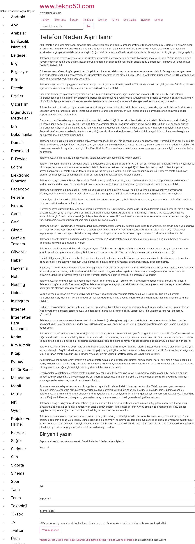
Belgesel (18, 55)
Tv (13, 522)
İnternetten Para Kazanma (21, 323)
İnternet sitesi (47, 511)
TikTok (17, 514)
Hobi (15, 276)
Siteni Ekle (60, 19)
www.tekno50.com (67, 6)
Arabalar (18, 33)
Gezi (15, 221)
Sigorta (17, 465)
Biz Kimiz (88, 19)
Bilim (15, 79)
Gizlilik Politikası (65, 539)
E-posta (45, 498)
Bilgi (14, 63)
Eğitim (16, 167)
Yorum (44, 447)
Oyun (16, 410)
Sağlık (16, 440)
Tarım (16, 497)
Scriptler (18, 448)
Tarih (15, 489)
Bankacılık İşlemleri (20, 44)
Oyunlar (145, 19)
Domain (18, 142)
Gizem (17, 230)
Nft (14, 402)
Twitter (17, 530)
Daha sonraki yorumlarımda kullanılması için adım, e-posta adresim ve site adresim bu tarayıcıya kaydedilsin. (105, 523)
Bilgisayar (19, 71)
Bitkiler (17, 96)
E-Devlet (19, 159)
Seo (14, 457)
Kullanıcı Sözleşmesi (86, 539)
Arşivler (102, 19)
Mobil (16, 386)
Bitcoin (17, 88)
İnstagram (20, 301)
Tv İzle (115, 19)
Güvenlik (19, 252)
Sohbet (158, 19)
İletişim (74, 19)
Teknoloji (19, 506)
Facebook (20, 189)
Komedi (18, 361)
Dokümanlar (22, 134)
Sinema (17, 473)
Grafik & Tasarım (18, 241)
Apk (14, 25)
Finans (17, 205)
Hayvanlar (20, 268)
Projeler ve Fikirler (20, 421)
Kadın (16, 337)
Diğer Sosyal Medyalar (22, 115)
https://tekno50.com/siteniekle (117, 539)
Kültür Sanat (22, 369)
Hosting (18, 284)
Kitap (15, 353)
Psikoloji (18, 432)
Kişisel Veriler (47, 539)
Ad (42, 486)
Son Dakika (129, 19)
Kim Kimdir (20, 345)
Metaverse (20, 377)
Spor (15, 481)
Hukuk (17, 293)
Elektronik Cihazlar (20, 178)
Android (18, 16)
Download (20, 150)
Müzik (16, 394)
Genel (16, 213)
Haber (16, 260)
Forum (45, 19)
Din (14, 126)
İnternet (18, 309)
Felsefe (17, 197)
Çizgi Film (19, 104)
